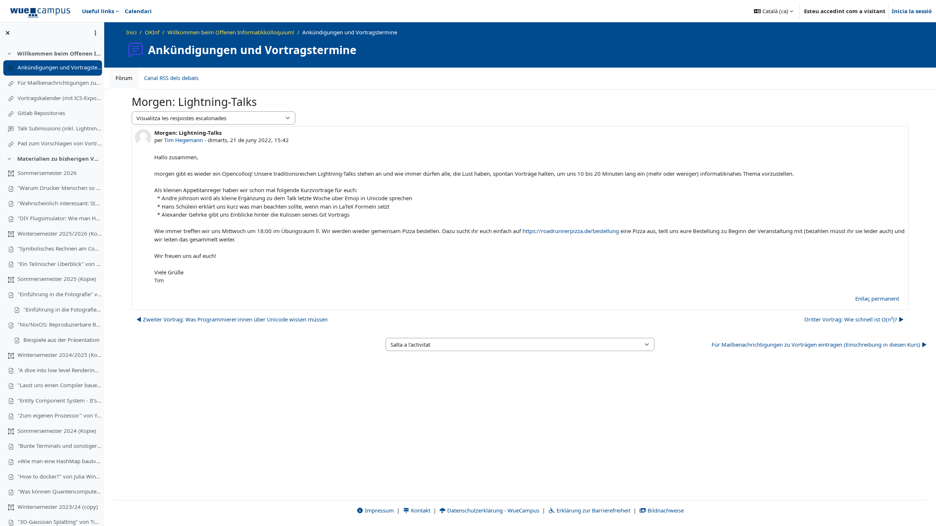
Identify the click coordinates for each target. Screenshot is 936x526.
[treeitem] (52, 98)
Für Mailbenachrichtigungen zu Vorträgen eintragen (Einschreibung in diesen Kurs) (60, 82)
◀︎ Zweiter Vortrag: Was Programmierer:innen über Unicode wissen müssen (232, 319)
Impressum (378, 510)
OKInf (152, 32)
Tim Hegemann (183, 140)
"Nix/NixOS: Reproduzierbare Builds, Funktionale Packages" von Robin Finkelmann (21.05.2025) (60, 324)
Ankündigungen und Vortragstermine (60, 67)
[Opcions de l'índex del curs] (95, 33)
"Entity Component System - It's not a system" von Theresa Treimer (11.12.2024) (60, 400)
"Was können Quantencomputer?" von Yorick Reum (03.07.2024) (60, 491)
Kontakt (420, 510)
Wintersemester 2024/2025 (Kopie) (60, 354)
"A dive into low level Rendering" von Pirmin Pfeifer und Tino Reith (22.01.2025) (60, 370)
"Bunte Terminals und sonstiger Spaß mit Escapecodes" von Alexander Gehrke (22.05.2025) (60, 445)
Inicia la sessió (912, 11)
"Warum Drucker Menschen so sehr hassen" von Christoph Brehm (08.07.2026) (60, 187)
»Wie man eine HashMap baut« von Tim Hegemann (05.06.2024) (60, 461)
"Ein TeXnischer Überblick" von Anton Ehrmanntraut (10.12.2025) (60, 263)
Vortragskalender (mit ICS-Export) (60, 98)
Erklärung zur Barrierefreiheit (592, 510)
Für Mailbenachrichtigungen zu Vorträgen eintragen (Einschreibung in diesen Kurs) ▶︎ (819, 344)
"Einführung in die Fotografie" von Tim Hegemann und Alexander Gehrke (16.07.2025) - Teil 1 (60, 294)
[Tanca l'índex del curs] (8, 33)
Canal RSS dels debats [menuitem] (171, 77)
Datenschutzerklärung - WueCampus (492, 510)
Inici (131, 32)
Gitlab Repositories (41, 113)
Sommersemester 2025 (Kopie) (57, 278)
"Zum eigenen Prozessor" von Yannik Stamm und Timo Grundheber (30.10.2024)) (60, 415)
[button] (773, 11)
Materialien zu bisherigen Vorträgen (59, 158)
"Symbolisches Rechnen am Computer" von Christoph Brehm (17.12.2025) (60, 248)
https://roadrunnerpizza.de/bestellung (570, 231)
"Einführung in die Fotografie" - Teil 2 (62, 309)
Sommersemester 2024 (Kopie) (57, 430)
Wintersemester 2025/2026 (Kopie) (60, 233)
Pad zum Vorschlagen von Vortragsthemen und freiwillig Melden (60, 143)
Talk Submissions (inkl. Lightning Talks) (60, 128)
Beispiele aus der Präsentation (61, 339)
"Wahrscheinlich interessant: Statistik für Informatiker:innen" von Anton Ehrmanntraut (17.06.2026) (60, 203)
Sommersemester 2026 (47, 172)
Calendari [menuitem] (138, 11)
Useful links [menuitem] (98, 11)
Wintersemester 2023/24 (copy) (58, 506)
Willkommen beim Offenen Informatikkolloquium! (59, 53)
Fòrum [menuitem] (124, 77)
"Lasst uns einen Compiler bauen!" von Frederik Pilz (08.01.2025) (60, 385)
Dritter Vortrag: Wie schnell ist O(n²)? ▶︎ (854, 319)
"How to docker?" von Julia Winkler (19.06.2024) (60, 476)
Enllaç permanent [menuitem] (877, 298)
